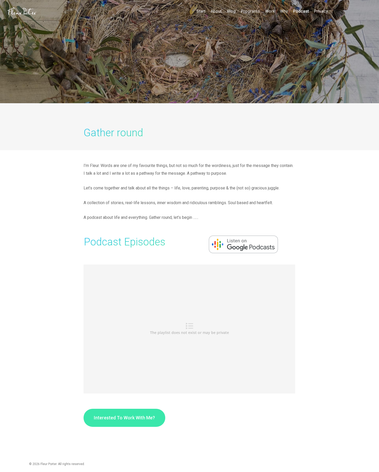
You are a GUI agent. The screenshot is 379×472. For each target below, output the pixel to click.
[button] (124, 418)
